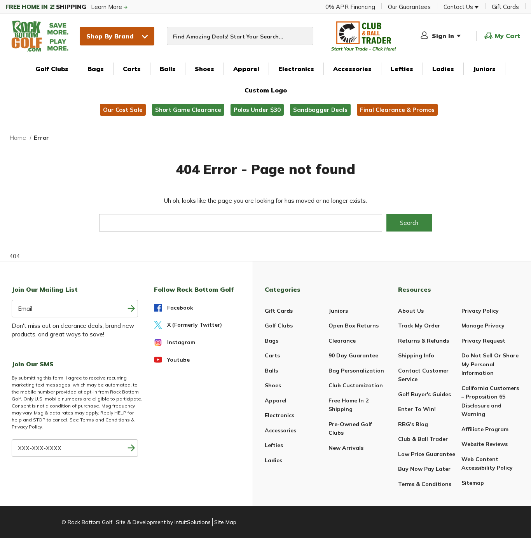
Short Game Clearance (188, 109)
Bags (95, 69)
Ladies (443, 69)
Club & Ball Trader (423, 438)
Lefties (402, 69)
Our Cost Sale (123, 109)
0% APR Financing (350, 6)
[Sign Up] (131, 448)
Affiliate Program (484, 429)
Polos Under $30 (257, 109)
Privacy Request (483, 340)
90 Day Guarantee (353, 355)
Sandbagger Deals (320, 109)
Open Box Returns (353, 325)
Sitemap (472, 482)
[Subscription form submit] (131, 308)
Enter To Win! (417, 409)
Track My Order (419, 325)
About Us (411, 310)
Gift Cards (505, 6)
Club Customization (355, 385)
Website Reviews (484, 443)
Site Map (225, 522)
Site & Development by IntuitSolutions (163, 522)
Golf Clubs (51, 69)
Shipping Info (416, 355)
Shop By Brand (110, 36)
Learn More (64, 7)
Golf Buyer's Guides (424, 394)
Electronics (296, 69)
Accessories (352, 69)
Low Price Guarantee (426, 454)
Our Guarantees (409, 6)
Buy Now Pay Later (424, 468)
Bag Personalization (356, 370)
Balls (168, 69)
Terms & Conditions (424, 484)
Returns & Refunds (423, 340)
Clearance (342, 340)
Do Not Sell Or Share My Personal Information (490, 364)
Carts (132, 69)
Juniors (484, 69)
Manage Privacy (483, 325)
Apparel (246, 69)
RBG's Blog (413, 424)
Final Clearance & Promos (397, 109)
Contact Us (459, 6)
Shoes (204, 69)
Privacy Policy (480, 310)
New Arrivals (345, 447)
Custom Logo (266, 90)
